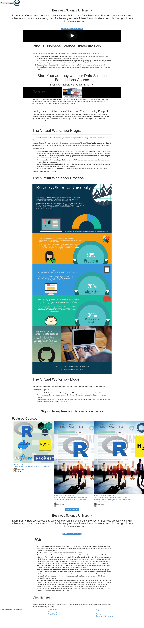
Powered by (100, 616)
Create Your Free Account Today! (72, 29)
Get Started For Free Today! (72, 534)
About (98, 612)
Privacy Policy (52, 612)
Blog (97, 610)
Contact (98, 614)
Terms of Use (52, 610)
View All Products (72, 509)
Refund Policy (52, 614)
